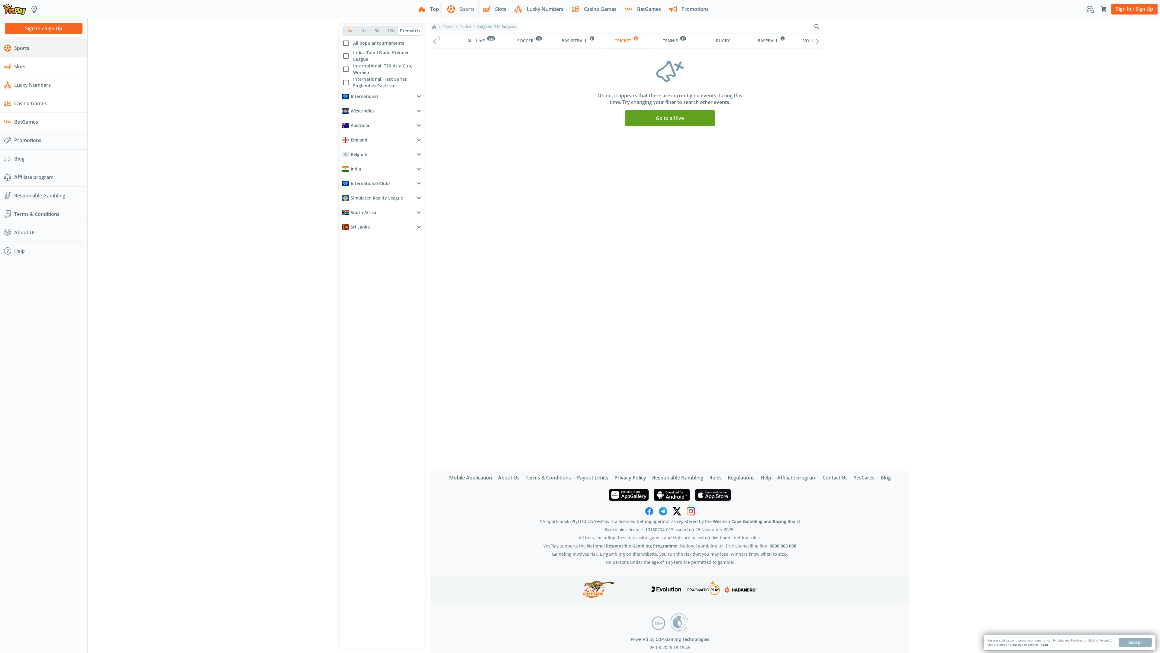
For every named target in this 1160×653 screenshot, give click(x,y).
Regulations (741, 477)
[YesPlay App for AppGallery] (629, 495)
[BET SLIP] (1104, 9)
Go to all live (670, 118)
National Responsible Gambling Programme (632, 546)
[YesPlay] (14, 9)
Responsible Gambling (677, 477)
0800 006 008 (783, 546)
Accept (1135, 642)
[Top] (434, 27)
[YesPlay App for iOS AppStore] (713, 495)
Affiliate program (797, 477)
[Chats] (1090, 9)
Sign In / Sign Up (1134, 8)
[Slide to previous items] (435, 41)
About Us (509, 477)
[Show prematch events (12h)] (391, 31)
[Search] (817, 27)
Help (766, 477)
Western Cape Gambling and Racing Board (756, 521)
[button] (382, 62)
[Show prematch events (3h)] (377, 31)
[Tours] (34, 9)
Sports (448, 26)
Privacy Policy (630, 477)
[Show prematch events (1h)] (363, 31)
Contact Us (835, 477)
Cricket (465, 26)
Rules (715, 477)
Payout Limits (592, 477)
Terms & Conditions (548, 477)
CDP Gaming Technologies (682, 639)
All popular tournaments (378, 43)
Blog (886, 477)
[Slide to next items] (817, 41)
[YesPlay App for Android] (672, 495)
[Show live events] (349, 31)
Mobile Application (470, 477)
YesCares (864, 477)
